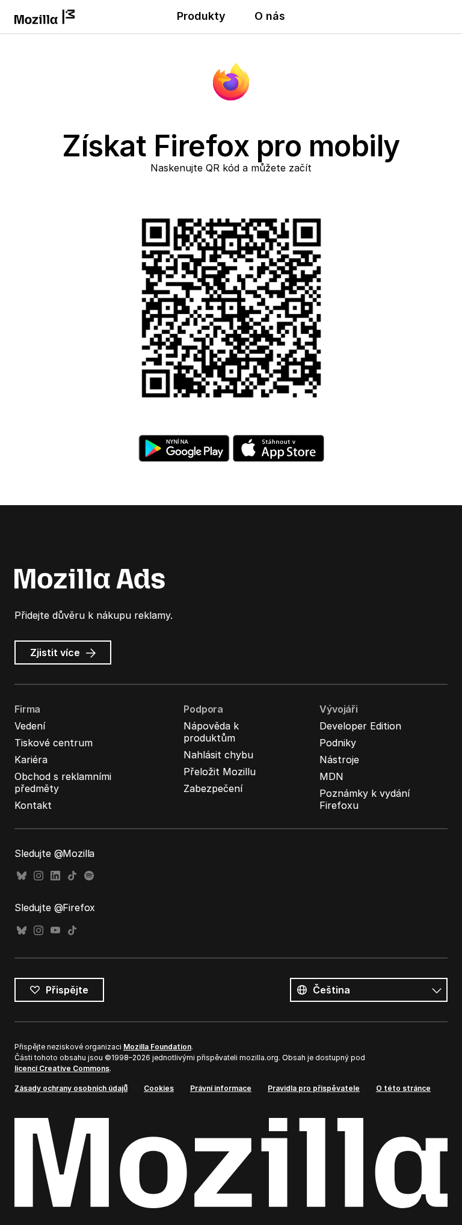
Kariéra (31, 760)
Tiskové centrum (53, 743)
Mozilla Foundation (157, 1046)
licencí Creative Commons (61, 1068)
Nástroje (339, 760)
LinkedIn (55, 875)
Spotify (89, 875)
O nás (269, 16)
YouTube (55, 930)
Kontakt (33, 805)
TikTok (72, 875)
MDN (331, 776)
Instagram (38, 875)
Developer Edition (360, 726)
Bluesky (21, 875)
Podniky (337, 743)
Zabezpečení (212, 788)
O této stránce (403, 1088)
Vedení (29, 726)
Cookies (159, 1088)
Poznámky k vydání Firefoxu (364, 799)
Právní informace (220, 1088)
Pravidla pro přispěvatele (314, 1088)
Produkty (201, 16)
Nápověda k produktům (211, 732)
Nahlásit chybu (218, 755)
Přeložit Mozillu (219, 772)
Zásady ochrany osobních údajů (71, 1088)
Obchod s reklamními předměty (62, 782)
